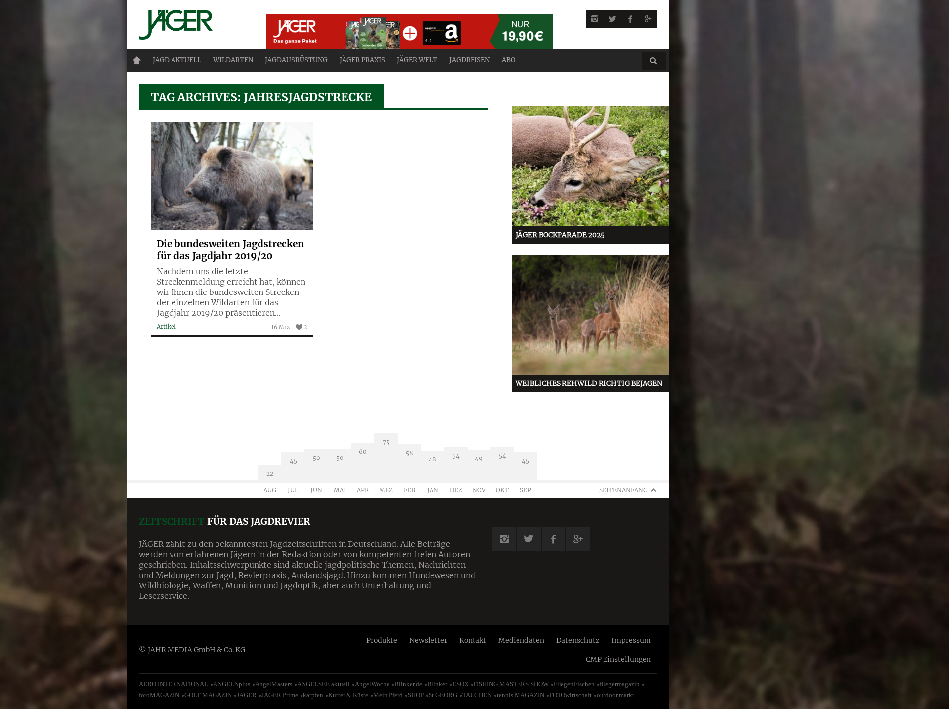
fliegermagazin (620, 684)
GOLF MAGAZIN (208, 695)
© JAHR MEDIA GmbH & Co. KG (192, 649)
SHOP (416, 695)
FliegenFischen (574, 684)
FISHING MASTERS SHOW (511, 684)
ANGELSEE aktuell (323, 684)
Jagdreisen (469, 60)
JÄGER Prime (279, 695)
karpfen (313, 695)
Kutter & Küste (348, 695)
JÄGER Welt (417, 60)
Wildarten (233, 60)
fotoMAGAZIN (159, 695)
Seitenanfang (623, 490)
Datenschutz (578, 640)
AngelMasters (273, 684)
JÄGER (247, 695)
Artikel (166, 326)
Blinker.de (408, 684)
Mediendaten (521, 640)
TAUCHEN (477, 695)
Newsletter (428, 640)
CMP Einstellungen (618, 659)
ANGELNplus (231, 684)
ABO (508, 60)
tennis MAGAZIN (520, 695)
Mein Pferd (388, 695)
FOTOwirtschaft (570, 695)
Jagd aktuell (177, 60)
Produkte (381, 640)
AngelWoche (372, 684)
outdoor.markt (615, 695)
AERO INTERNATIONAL (173, 684)
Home (137, 60)
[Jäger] (191, 25)
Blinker (437, 684)
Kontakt (472, 640)
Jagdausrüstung (296, 60)
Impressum (631, 640)
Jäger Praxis (362, 60)
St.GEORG (443, 695)
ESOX (460, 684)
